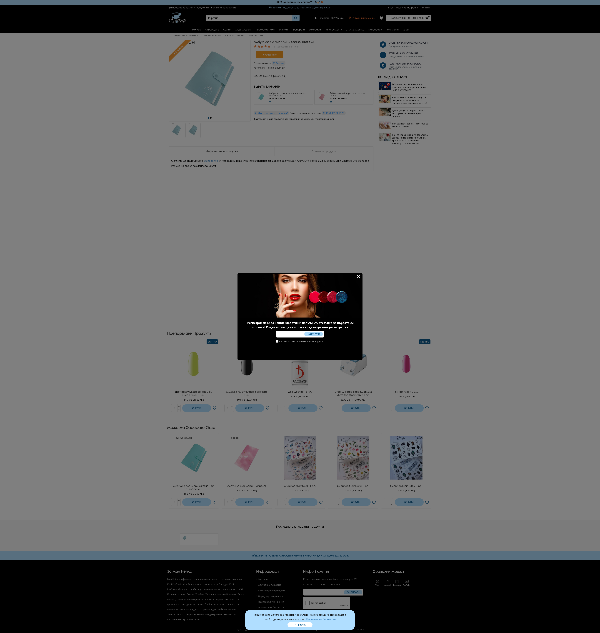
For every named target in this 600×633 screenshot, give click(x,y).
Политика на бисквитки (321, 619)
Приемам (301, 624)
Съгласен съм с (301, 341)
